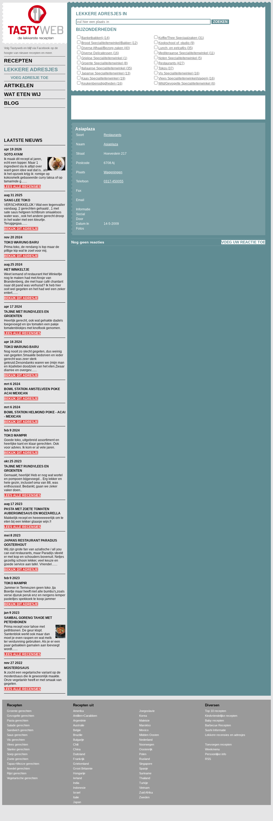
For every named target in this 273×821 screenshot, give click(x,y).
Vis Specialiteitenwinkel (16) (178, 73)
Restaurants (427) (171, 63)
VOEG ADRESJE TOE (29, 77)
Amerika (78, 710)
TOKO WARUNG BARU (21, 242)
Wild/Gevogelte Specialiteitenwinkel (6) (186, 83)
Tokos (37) (166, 68)
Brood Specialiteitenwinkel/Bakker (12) (109, 43)
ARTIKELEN (19, 85)
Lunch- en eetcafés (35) (175, 48)
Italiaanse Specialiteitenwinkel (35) (106, 68)
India (76, 782)
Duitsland (79, 754)
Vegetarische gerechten (22, 778)
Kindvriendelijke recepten (221, 715)
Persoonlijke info (215, 754)
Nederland (145, 739)
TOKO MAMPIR (15, 435)
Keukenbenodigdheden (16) (101, 83)
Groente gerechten (19, 710)
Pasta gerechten (17, 720)
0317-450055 (113, 181)
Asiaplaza (111, 144)
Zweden (144, 797)
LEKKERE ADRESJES (31, 69)
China (77, 749)
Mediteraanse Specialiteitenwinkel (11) (186, 53)
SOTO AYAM (13, 154)
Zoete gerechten (17, 758)
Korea (143, 715)
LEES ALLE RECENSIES (22, 187)
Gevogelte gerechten (20, 715)
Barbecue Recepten (218, 725)
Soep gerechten (17, 754)
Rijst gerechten (16, 773)
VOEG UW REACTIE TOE (243, 242)
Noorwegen (146, 744)
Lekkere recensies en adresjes (225, 734)
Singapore (145, 763)
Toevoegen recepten (218, 744)
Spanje (143, 768)
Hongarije (79, 773)
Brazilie (77, 734)
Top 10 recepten (215, 710)
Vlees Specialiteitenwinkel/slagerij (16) (186, 78)
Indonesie (79, 787)
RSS (208, 758)
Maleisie (144, 720)
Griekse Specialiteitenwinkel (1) (104, 58)
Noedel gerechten (18, 768)
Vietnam (144, 787)
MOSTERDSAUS (16, 668)
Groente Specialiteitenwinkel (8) (104, 63)
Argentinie (79, 720)
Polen (142, 754)
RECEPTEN (18, 60)
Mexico (143, 730)
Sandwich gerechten (20, 730)
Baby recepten (214, 720)
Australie (78, 725)
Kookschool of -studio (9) (176, 43)
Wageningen (113, 172)
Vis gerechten (16, 739)
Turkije (143, 782)
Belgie (77, 730)
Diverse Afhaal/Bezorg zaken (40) (105, 48)
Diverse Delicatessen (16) (100, 53)
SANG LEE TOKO (17, 200)
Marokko (145, 725)
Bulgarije (78, 739)
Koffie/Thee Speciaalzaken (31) (181, 38)
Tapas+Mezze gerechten (23, 763)
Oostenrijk (145, 749)
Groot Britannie (83, 768)
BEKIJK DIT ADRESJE (21, 229)
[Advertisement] (30, 124)
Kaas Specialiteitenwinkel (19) (103, 78)
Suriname (145, 773)
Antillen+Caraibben (85, 715)
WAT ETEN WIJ (22, 94)
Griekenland (81, 763)
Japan (77, 802)
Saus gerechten (17, 734)
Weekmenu (212, 749)
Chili (75, 744)
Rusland (144, 758)
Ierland (77, 778)
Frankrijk (79, 758)
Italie (76, 797)
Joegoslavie (147, 710)
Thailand (144, 778)
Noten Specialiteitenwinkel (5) (180, 58)
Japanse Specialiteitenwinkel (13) (105, 73)
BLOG (11, 103)
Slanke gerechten (18, 749)
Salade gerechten (18, 725)
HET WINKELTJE (16, 269)
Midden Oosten (149, 734)
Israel (76, 792)
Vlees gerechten (17, 744)
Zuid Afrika (146, 792)
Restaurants (112, 135)
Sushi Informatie (215, 730)
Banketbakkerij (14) (95, 38)
